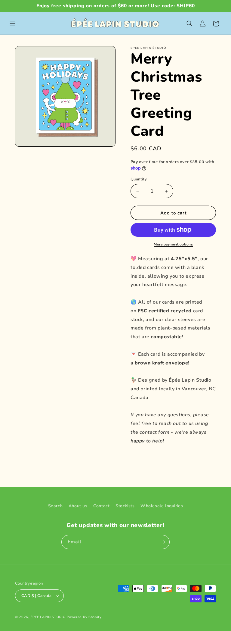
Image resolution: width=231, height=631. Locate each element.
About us (78, 506)
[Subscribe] (162, 542)
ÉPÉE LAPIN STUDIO (48, 617)
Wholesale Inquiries (161, 506)
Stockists (125, 506)
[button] (12, 23)
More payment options (173, 244)
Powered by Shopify (84, 617)
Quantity (139, 179)
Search (55, 506)
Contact (101, 506)
